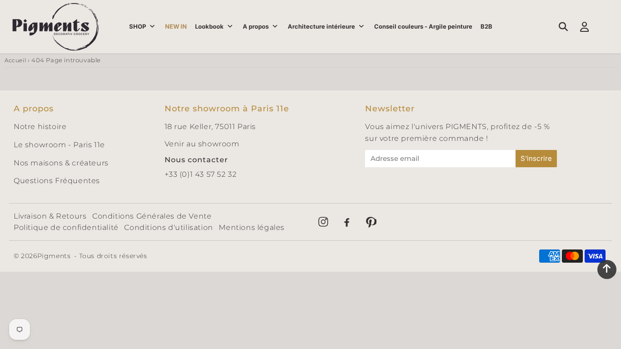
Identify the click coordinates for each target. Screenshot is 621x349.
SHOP (137, 26)
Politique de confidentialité (66, 227)
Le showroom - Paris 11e (59, 144)
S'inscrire (536, 158)
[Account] (584, 26)
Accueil (15, 60)
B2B (486, 26)
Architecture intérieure (321, 26)
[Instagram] (323, 222)
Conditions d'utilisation (168, 227)
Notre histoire (40, 126)
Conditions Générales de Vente (151, 216)
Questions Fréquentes (57, 180)
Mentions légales (252, 227)
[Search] (563, 26)
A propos (256, 26)
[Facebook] (347, 222)
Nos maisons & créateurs (61, 163)
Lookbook (209, 26)
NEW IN (176, 26)
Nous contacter (196, 159)
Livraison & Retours (50, 216)
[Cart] (606, 26)
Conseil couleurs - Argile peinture (423, 26)
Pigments (54, 256)
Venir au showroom (202, 144)
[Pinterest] (370, 222)
